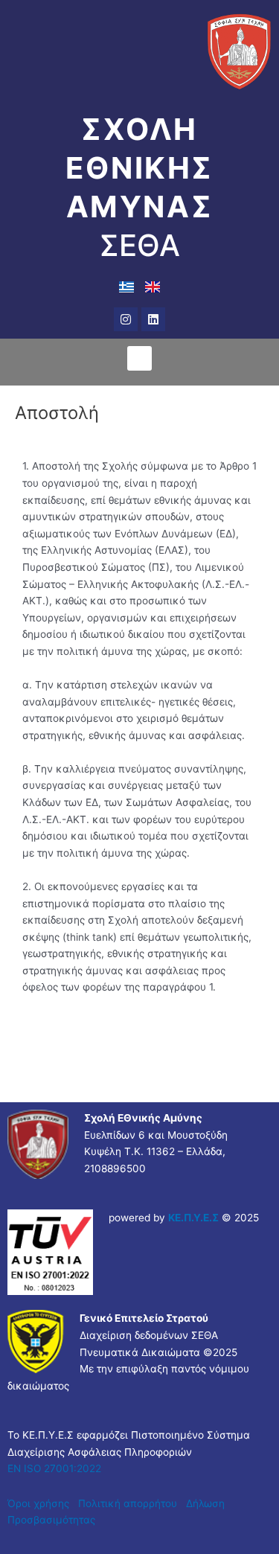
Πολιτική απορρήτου (129, 1503)
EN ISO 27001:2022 (54, 1468)
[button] (139, 358)
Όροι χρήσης (38, 1503)
